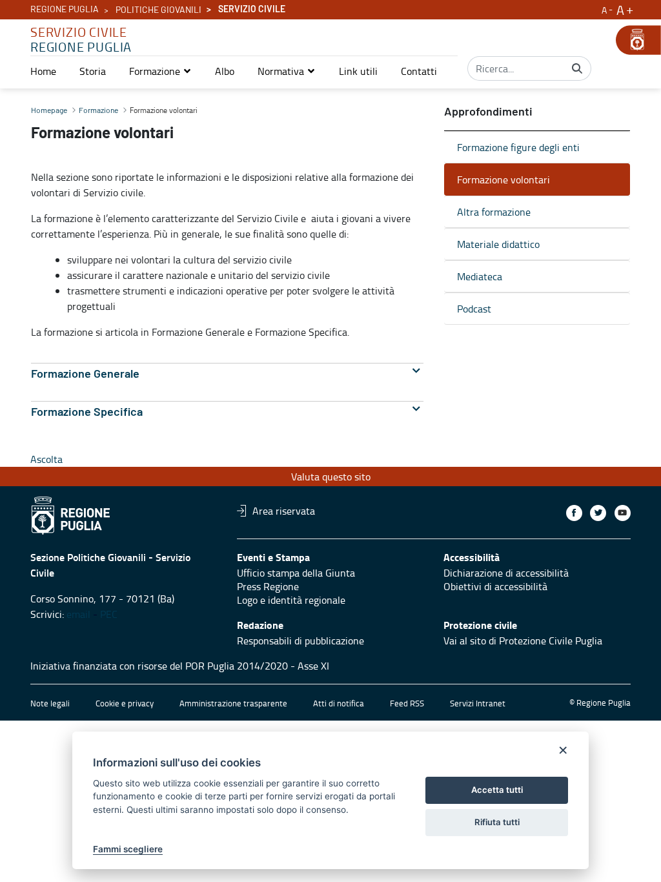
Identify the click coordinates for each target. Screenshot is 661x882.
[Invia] (577, 68)
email (78, 614)
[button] (160, 71)
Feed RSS (407, 703)
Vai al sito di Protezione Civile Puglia (522, 640)
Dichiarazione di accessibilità (506, 573)
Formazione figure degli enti (518, 147)
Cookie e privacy (125, 703)
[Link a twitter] (598, 513)
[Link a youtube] (623, 513)
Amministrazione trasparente (233, 703)
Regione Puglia (64, 9)
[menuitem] (43, 71)
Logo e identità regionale (291, 600)
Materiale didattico (498, 244)
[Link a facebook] (574, 513)
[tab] (227, 374)
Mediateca (479, 276)
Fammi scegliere (128, 849)
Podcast (474, 309)
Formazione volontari (503, 179)
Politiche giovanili (158, 10)
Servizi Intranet (477, 703)
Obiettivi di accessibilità (495, 586)
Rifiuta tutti (497, 822)
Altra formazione (494, 212)
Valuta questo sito (331, 476)
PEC (108, 614)
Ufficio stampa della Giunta (296, 573)
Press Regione (268, 586)
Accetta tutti (497, 790)
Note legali (50, 703)
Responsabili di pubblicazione (300, 640)
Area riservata (283, 511)
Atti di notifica (338, 703)
